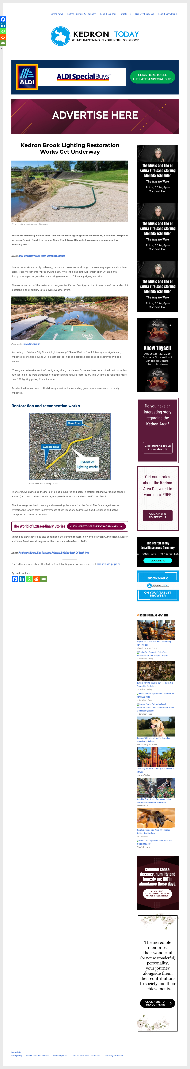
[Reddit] (36, 579)
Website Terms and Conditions (37, 1055)
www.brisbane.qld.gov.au (30, 343)
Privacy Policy (16, 1055)
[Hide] (1, 49)
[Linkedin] (22, 579)
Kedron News (56, 14)
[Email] (43, 579)
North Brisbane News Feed (154, 615)
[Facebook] (15, 579)
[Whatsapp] (29, 579)
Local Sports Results (168, 14)
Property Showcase (144, 14)
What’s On (126, 14)
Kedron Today (16, 1052)
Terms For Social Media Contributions (86, 1055)
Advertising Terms (60, 1055)
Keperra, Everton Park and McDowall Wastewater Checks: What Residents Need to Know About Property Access (155, 707)
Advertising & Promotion (114, 1055)
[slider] (160, 389)
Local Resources (108, 14)
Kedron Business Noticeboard (81, 14)
